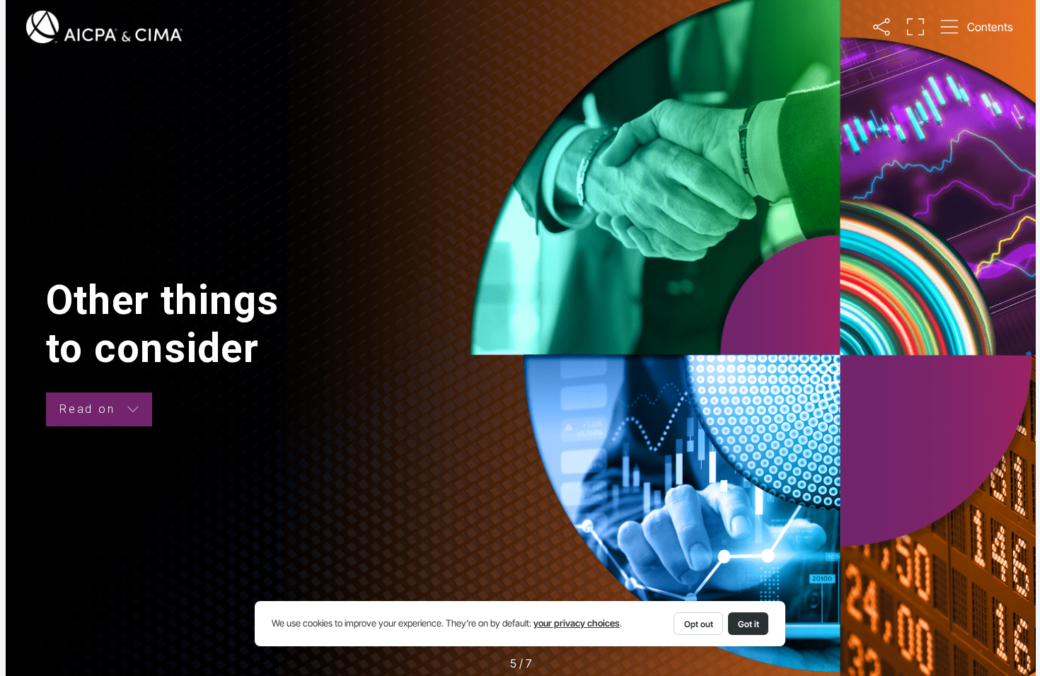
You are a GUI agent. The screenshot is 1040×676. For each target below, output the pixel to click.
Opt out (698, 624)
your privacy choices (576, 623)
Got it (748, 624)
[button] (882, 27)
